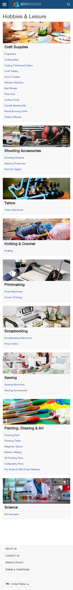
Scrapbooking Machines (18, 338)
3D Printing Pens (13, 458)
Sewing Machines (14, 384)
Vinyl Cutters (11, 344)
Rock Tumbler (12, 77)
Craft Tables (11, 71)
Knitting (8, 251)
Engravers (10, 54)
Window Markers (13, 82)
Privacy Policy (14, 563)
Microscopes (11, 514)
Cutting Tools (11, 100)
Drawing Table (12, 441)
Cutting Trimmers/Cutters (18, 65)
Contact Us (12, 556)
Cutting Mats (11, 60)
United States (18, 584)
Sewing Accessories (15, 390)
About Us (11, 549)
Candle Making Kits (15, 105)
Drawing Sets (11, 435)
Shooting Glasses (14, 158)
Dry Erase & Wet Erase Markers (22, 469)
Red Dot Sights (12, 169)
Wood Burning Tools (15, 111)
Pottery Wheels (12, 117)
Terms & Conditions (17, 570)
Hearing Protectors (15, 163)
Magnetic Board (13, 446)
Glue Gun (9, 94)
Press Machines (13, 291)
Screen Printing (13, 297)
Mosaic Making (12, 452)
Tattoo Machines (13, 210)
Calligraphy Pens (13, 464)
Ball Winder (10, 88)
